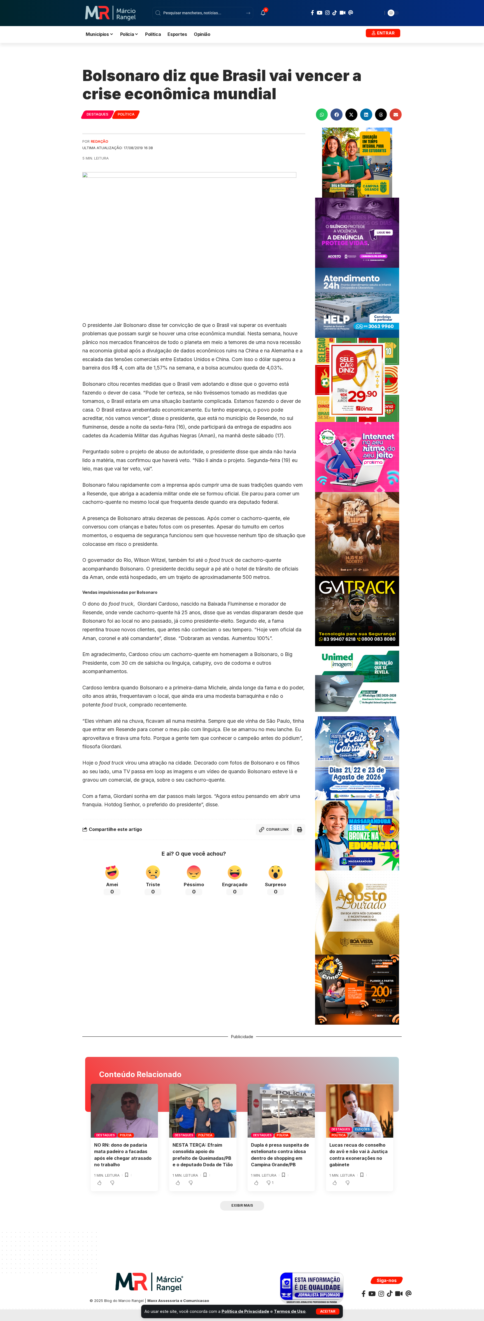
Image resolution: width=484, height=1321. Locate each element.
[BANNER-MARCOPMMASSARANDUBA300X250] (357, 835)
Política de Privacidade (245, 1311)
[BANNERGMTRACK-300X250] (357, 611)
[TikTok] (334, 12)
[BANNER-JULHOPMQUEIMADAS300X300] (357, 534)
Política (126, 114)
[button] (327, 1311)
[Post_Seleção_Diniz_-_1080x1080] (357, 379)
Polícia (126, 1135)
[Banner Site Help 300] (357, 302)
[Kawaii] (342, 12)
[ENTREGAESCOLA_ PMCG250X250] (357, 162)
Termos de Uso (290, 1311)
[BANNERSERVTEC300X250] (357, 989)
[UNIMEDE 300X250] (357, 681)
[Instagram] (327, 12)
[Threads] (351, 12)
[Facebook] (312, 12)
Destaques (97, 114)
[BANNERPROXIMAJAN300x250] (357, 456)
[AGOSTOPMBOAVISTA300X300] (357, 912)
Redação (99, 141)
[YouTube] (319, 12)
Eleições (362, 1129)
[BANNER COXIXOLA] (357, 758)
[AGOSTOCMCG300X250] (357, 232)
